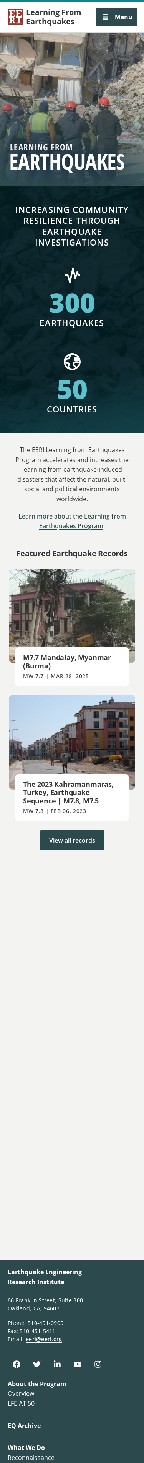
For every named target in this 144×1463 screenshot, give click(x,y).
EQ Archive (24, 1425)
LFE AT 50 (21, 1403)
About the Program (37, 1384)
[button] (116, 17)
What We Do (26, 1447)
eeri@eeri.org (44, 1339)
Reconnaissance (31, 1457)
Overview (21, 1393)
